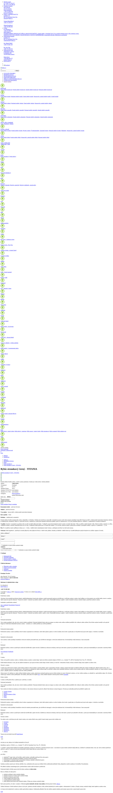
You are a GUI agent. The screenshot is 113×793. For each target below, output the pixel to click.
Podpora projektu (8, 570)
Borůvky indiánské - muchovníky (28, 185)
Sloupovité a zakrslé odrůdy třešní (29, 137)
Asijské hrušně (54, 96)
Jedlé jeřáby (3, 266)
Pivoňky (3, 419)
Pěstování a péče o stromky (10, 566)
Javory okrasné (4, 386)
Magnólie (3, 402)
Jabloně (2, 102)
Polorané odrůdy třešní (43, 137)
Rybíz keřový (13, 156)
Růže (2, 430)
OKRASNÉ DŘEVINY (10, 77)
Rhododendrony (5, 424)
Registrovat (6, 457)
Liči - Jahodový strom (6, 288)
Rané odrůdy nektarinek (6, 117)
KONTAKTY (7, 61)
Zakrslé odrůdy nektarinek (46, 117)
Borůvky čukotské (5, 185)
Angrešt (2, 149)
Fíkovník (3, 207)
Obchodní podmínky (9, 557)
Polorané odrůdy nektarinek (33, 117)
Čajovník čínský (5, 321)
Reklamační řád (7, 556)
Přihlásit (6, 455)
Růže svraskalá (53, 431)
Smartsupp (6, 728)
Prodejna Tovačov (8, 9)
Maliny (2, 162)
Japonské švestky (44, 130)
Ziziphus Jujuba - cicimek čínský (9, 250)
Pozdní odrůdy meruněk (18, 110)
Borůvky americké (14, 185)
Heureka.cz (6, 730)
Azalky (2, 359)
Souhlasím (10, 651)
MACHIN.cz (38, 591)
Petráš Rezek (19, 734)
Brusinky (3, 196)
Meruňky (3, 108)
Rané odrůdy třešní (5, 137)
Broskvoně (3, 88)
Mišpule (3, 294)
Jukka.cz (6, 459)
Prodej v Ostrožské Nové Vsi (11, 20)
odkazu (58, 783)
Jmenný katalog (7, 81)
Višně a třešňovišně (5, 143)
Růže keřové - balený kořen (7, 431)
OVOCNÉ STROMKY (9, 73)
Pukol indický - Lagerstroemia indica (10, 348)
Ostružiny (3, 228)
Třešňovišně (4, 144)
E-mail (3, 539)
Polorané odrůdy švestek (55, 130)
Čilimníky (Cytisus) (5, 364)
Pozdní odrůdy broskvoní (19, 89)
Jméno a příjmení (5, 533)
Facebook (6, 722)
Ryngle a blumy (27, 130)
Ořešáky (11, 123)
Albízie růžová (4, 353)
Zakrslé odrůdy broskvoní (32, 89)
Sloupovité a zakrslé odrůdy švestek (75, 130)
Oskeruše (3, 310)
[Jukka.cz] (3, 67)
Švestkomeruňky (35, 130)
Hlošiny (2, 261)
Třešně (2, 136)
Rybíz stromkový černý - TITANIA (12, 465)
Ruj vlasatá (3, 332)
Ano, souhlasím (4, 605)
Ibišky (2, 375)
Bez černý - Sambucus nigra (7, 239)
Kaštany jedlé (4, 277)
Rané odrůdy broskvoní (6, 89)
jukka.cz (9, 591)
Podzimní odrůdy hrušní (17, 96)
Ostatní (2, 315)
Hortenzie (3, 370)
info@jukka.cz (4, 586)
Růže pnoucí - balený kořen (33, 431)
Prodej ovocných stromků (10, 567)
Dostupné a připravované (7, 450)
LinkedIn (6, 724)
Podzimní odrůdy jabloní (17, 103)
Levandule (3, 397)
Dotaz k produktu (12, 504)
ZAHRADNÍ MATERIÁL (10, 80)
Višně (8, 144)
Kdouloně (3, 283)
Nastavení (17, 605)
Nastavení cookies (19, 591)
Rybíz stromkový (5, 156)
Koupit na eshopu (5, 500)
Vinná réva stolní (5, 190)
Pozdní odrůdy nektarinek (19, 117)
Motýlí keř (3, 408)
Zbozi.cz (6, 731)
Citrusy (2, 234)
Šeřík (2, 436)
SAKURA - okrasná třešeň (7, 337)
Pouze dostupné (4, 449)
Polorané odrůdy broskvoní (45, 89)
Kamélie (3, 391)
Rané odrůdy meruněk (6, 110)
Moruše (2, 299)
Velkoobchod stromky (10, 42)
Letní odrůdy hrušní (5, 96)
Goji (2, 201)
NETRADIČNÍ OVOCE (10, 76)
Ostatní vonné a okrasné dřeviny (8, 413)
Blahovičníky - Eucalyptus (7, 326)
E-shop (41, 31)
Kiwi (2, 178)
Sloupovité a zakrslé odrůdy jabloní (43, 103)
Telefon (3, 536)
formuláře (65, 674)
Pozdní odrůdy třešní (15, 137)
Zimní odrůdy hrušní (28, 96)
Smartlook (6, 727)
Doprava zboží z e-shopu (10, 559)
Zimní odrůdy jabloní (29, 103)
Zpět (2, 736)
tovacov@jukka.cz (5, 579)
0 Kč (2, 453)
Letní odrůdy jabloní (6, 103)
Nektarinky (3, 115)
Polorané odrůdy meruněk (30, 110)
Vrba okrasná (4, 442)
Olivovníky (3, 304)
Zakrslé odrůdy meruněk (44, 110)
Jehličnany (3, 381)
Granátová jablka (5, 255)
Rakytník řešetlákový (6, 172)
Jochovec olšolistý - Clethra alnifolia (9, 343)
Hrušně (2, 95)
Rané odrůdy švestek (6, 130)
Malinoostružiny (5, 223)
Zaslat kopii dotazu (7, 548)
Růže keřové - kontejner (20, 431)
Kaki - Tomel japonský (6, 272)
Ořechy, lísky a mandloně (7, 122)
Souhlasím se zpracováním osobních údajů (12, 545)
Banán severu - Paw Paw (7, 245)
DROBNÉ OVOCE (9, 74)
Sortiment (6, 569)
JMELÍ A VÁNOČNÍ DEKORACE (13, 79)
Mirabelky (63, 130)
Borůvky (3, 183)
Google (5, 723)
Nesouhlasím (12, 605)
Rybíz (2, 155)
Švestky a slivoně (5, 129)
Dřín (2, 212)
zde (39, 674)
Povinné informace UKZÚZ (10, 560)
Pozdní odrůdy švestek (16, 130)
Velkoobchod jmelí (9, 55)
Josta (2, 167)
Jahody (2, 217)
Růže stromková (45, 431)
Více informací (4, 651)
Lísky (2, 123)
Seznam (6, 726)
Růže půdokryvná (61, 431)
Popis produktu (4, 504)
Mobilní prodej (9, 3)
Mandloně (6, 123)
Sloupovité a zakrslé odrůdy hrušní (42, 96)
